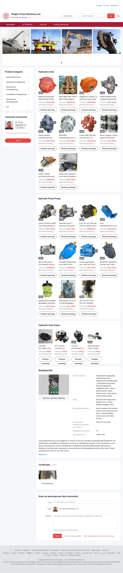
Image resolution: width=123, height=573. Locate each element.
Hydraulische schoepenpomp (12, 88)
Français (45, 553)
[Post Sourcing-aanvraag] (118, 16)
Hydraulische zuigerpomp (15, 82)
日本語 (37, 553)
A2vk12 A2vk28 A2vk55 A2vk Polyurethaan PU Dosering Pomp (47, 225)
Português (69, 553)
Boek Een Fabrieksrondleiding (54, 398)
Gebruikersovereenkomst (40, 550)
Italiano (77, 553)
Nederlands (111, 553)
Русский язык (87, 553)
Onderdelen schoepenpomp (16, 94)
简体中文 (22, 553)
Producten (28, 24)
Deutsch (61, 553)
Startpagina (10, 24)
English (14, 553)
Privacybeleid (54, 550)
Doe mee (106, 5)
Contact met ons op (61, 24)
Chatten (21, 127)
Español (53, 553)
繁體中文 (30, 553)
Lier (7, 107)
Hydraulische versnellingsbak (12, 100)
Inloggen (99, 5)
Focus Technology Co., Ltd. (58, 560)
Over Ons (43, 24)
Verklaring (26, 550)
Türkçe (55, 555)
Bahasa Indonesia (75, 555)
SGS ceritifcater (47, 483)
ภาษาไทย (48, 555)
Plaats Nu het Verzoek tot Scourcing (99, 536)
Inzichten (106, 550)
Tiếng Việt (63, 555)
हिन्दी (119, 553)
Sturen (57, 536)
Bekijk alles (43, 454)
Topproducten (95, 550)
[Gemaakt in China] (17, 5)
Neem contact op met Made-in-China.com (75, 550)
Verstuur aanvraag (47, 110)
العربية (103, 553)
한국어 (96, 553)
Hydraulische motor (13, 77)
